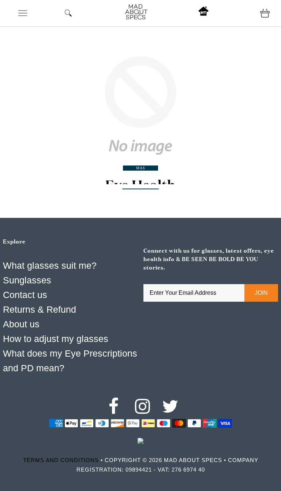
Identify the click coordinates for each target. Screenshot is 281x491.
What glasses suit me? (50, 265)
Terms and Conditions (61, 460)
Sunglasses (27, 280)
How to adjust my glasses (55, 339)
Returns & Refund (39, 309)
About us (21, 324)
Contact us (25, 295)
